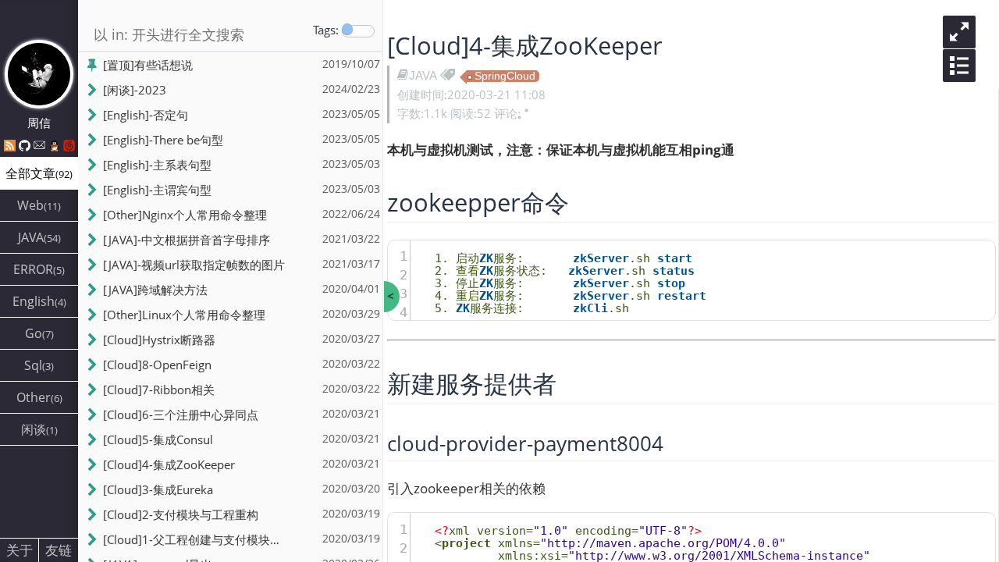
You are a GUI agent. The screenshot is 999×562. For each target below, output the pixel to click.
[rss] (11, 145)
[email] (41, 145)
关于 (19, 550)
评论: (507, 113)
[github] (26, 145)
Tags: (326, 29)
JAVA (423, 75)
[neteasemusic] (69, 145)
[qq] (55, 145)
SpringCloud (505, 76)
